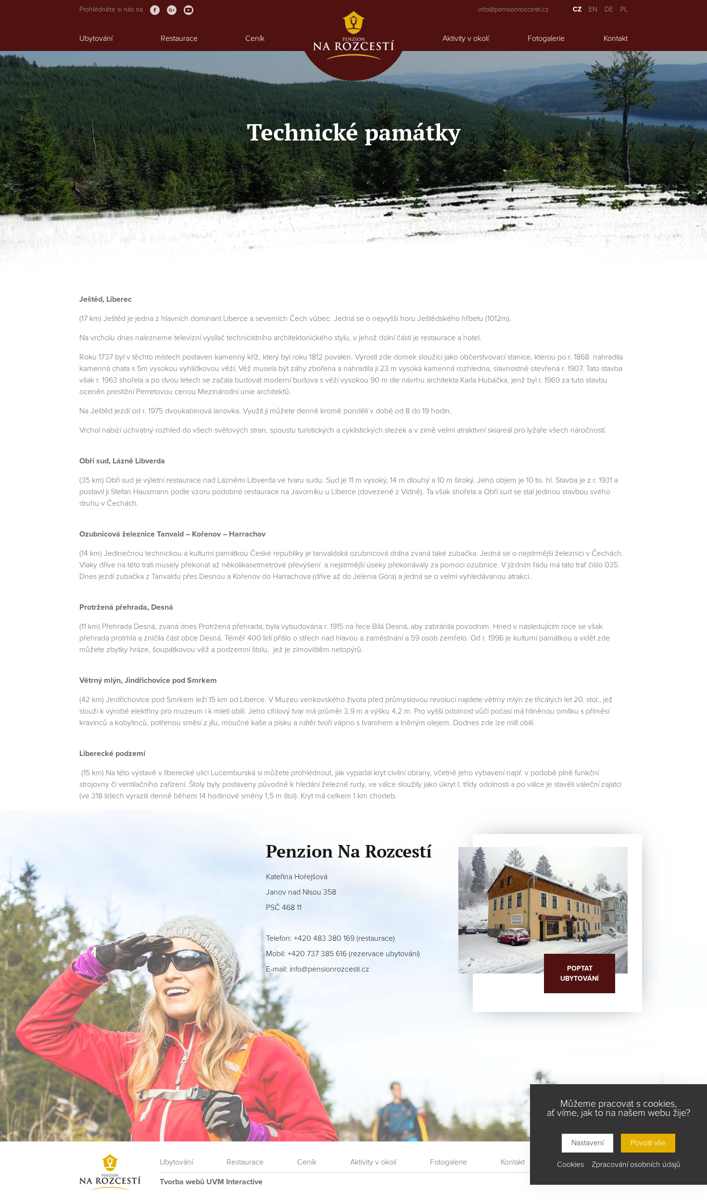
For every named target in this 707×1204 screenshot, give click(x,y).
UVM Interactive (234, 1182)
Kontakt (616, 38)
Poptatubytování (579, 973)
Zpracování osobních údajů (636, 1164)
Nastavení (587, 1143)
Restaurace (179, 38)
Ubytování (96, 38)
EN (593, 9)
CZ (577, 9)
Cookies (570, 1164)
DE (609, 9)
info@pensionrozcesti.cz (513, 9)
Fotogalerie (546, 38)
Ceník (255, 38)
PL (624, 9)
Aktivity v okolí (465, 38)
